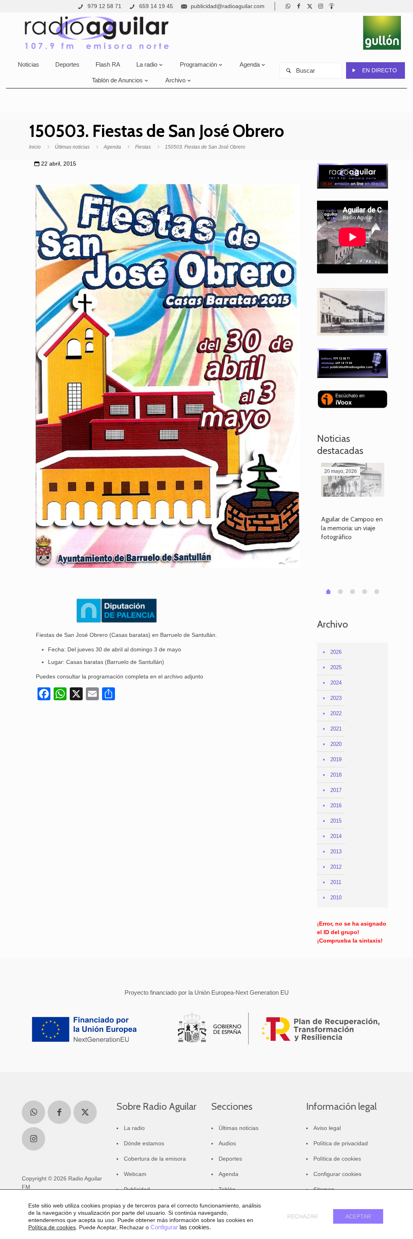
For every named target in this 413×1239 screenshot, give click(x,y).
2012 (336, 867)
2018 (336, 775)
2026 (336, 652)
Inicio (35, 147)
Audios (227, 1143)
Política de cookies (337, 1158)
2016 (336, 805)
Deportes (230, 1158)
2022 (336, 713)
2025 (336, 667)
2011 (335, 882)
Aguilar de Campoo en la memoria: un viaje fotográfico (352, 528)
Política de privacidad (340, 1143)
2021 (336, 729)
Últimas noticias (72, 147)
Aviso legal (327, 1128)
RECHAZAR (302, 1216)
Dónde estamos (144, 1143)
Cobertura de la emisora (155, 1158)
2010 (336, 898)
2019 (336, 759)
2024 (336, 683)
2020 (336, 744)
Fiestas (143, 147)
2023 (336, 698)
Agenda (112, 147)
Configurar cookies (337, 1174)
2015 (336, 821)
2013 (336, 851)
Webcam (135, 1174)
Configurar (164, 1227)
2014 (336, 836)
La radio (134, 1128)
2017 (336, 790)
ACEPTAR (358, 1216)
